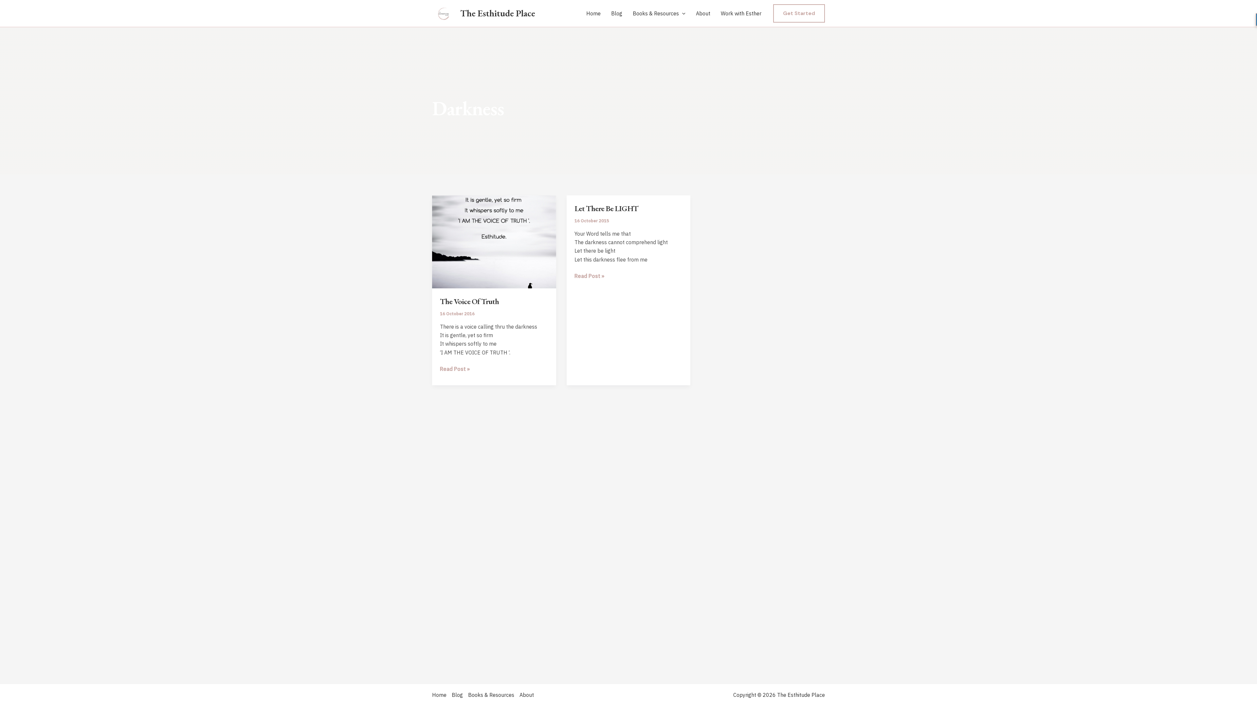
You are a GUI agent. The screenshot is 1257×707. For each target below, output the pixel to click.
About (703, 13)
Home (593, 13)
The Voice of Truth (469, 301)
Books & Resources (656, 13)
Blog (616, 13)
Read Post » (455, 369)
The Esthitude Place (497, 13)
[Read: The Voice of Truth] (494, 241)
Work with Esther (741, 13)
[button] (682, 13)
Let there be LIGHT (606, 208)
